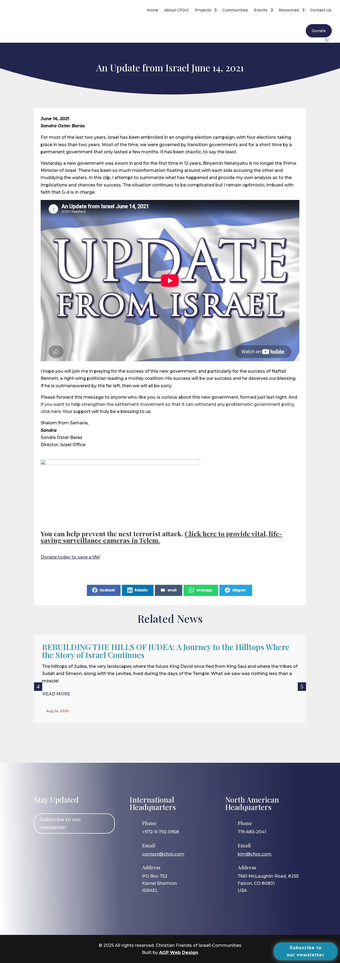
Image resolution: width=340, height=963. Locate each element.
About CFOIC (176, 10)
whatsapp (204, 590)
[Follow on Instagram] (56, 847)
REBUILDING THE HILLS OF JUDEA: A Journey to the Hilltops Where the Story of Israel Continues (165, 651)
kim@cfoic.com (254, 854)
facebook (107, 590)
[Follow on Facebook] (40, 847)
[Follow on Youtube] (87, 847)
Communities (235, 10)
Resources (289, 10)
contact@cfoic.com (163, 854)
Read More (56, 693)
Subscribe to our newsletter (60, 824)
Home (152, 10)
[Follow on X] (71, 847)
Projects (203, 10)
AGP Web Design (178, 952)
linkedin (141, 590)
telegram (239, 590)
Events (260, 10)
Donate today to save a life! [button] (70, 557)
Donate (319, 30)
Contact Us (321, 10)
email (172, 590)
